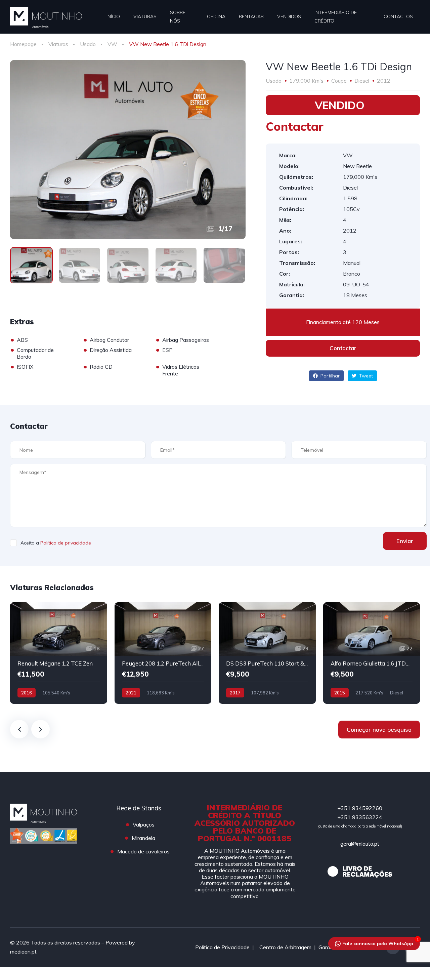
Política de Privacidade (222, 947)
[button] (343, 348)
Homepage (23, 44)
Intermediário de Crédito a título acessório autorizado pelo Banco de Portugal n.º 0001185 (245, 823)
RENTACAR (251, 16)
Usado (88, 44)
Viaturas (58, 44)
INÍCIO (113, 16)
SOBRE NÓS (177, 16)
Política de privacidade (65, 543)
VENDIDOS (289, 16)
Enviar (404, 541)
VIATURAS (145, 16)
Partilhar (329, 376)
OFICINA (216, 16)
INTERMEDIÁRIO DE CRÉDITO (335, 16)
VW (112, 44)
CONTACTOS (398, 16)
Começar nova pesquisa (379, 729)
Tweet (365, 376)
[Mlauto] (46, 16)
